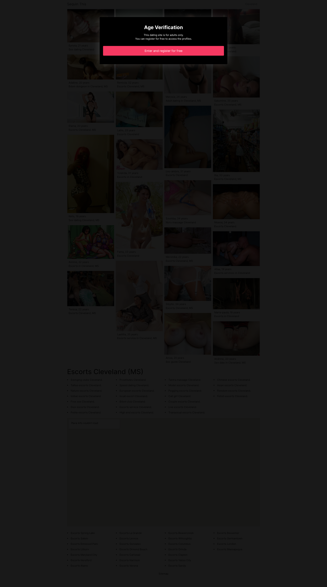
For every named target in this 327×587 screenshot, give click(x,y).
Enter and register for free (163, 51)
